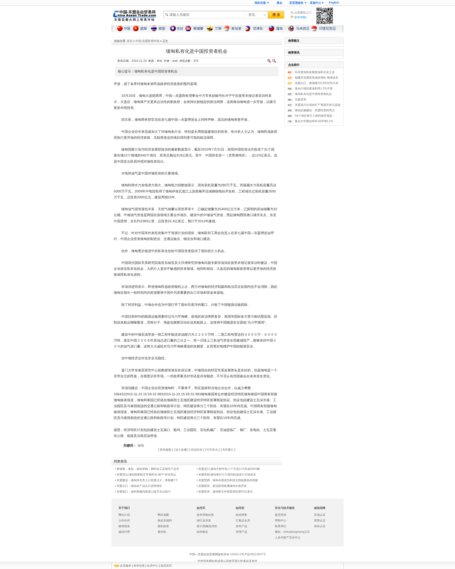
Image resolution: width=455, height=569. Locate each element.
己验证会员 (243, 520)
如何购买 (202, 531)
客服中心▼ (317, 2)
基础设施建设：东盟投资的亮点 (315, 110)
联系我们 (280, 526)
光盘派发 (300, 99)
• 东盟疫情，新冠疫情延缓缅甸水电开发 (222, 486)
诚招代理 (124, 531)
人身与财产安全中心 (287, 537)
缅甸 (140, 445)
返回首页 (166, 565)
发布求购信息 (205, 514)
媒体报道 (124, 526)
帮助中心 (280, 520)
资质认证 (319, 520)
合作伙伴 (124, 520)
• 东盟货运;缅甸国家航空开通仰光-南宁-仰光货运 (145, 474)
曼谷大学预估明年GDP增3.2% (314, 121)
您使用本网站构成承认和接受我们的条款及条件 (227, 561)
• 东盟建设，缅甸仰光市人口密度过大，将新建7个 (146, 480)
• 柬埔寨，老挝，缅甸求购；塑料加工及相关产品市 (147, 469)
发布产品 (241, 526)
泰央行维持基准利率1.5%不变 (314, 88)
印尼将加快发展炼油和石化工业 (315, 72)
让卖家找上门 (302, 12)
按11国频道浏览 (207, 526)
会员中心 (152, 565)
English (334, 2)
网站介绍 (124, 514)
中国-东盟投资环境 (147, 41)
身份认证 (319, 526)
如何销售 (241, 514)
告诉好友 (196, 449)
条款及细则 (165, 520)
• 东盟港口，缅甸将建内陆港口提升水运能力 (143, 491)
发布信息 (139, 565)
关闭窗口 (228, 449)
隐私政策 (163, 526)
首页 (129, 41)
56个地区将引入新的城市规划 (313, 115)
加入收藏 (181, 449)
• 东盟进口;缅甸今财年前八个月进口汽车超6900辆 (228, 469)
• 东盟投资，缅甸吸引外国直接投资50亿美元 (225, 491)
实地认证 (319, 514)
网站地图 (163, 514)
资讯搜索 (165, 449)
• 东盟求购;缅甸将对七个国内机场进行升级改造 (226, 474)
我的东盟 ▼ (262, 2)
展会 (279, 2)
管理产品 (241, 531)
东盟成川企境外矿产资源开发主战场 (317, 105)
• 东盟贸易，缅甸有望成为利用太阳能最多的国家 (227, 480)
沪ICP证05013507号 (252, 554)
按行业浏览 (204, 520)
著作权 (162, 531)
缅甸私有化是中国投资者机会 (313, 94)
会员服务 (125, 565)
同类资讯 (120, 461)
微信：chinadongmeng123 (292, 531)
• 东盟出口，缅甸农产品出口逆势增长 (138, 486)
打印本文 (212, 449)
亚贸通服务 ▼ (298, 2)
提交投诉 (280, 514)
